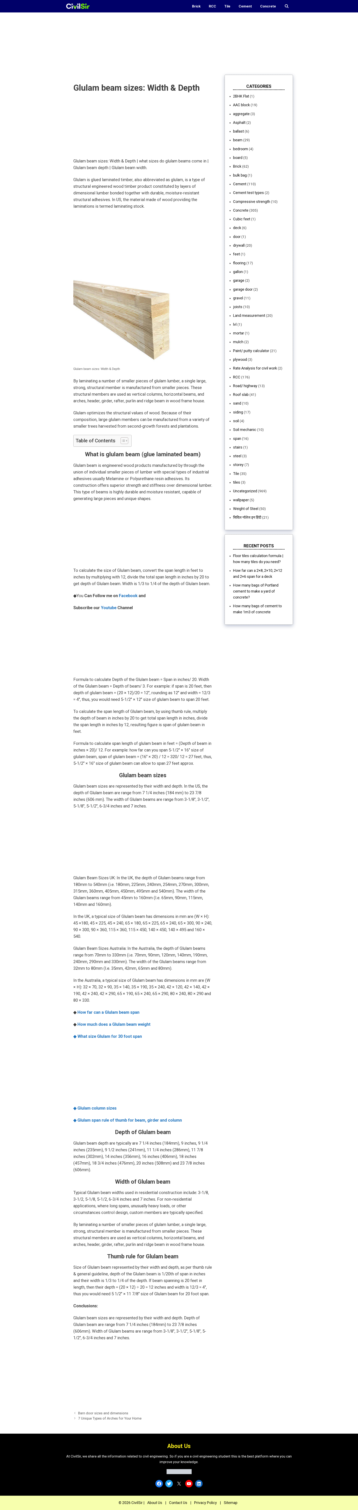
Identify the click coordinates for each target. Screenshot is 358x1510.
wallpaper (241, 500)
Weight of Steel (245, 508)
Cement (245, 6)
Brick (196, 6)
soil (236, 421)
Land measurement (249, 315)
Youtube (108, 607)
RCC (212, 6)
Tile (227, 6)
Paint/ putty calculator (251, 351)
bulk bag (240, 175)
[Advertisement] (124, 41)
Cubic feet (241, 219)
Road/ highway (245, 386)
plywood (240, 359)
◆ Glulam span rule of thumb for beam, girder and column (127, 1120)
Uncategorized (245, 491)
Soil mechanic (244, 429)
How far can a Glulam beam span (108, 1012)
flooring (239, 263)
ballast (238, 131)
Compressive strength (251, 201)
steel (237, 456)
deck (237, 228)
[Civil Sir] (79, 6)
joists (237, 307)
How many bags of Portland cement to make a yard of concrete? (255, 591)
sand (237, 403)
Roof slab (241, 394)
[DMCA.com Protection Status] (179, 1473)
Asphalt (239, 122)
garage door (243, 289)
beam (237, 140)
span (237, 438)
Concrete (268, 6)
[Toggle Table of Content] (122, 440)
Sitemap (230, 1502)
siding (238, 412)
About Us (154, 1502)
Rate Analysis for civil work (255, 368)
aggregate (241, 114)
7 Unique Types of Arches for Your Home (110, 1418)
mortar (238, 333)
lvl (235, 324)
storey (238, 464)
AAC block (241, 105)
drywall (239, 245)
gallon (238, 272)
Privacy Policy (205, 1502)
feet (236, 254)
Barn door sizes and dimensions (103, 1413)
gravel (238, 298)
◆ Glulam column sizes (95, 1108)
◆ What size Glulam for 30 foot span (107, 1036)
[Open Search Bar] (286, 6)
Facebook (128, 595)
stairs (237, 447)
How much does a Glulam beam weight (113, 1024)
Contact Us (178, 1502)
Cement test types (248, 192)
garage (238, 280)
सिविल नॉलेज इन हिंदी (247, 517)
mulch (238, 342)
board (237, 157)
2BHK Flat (241, 96)
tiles (236, 482)
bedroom (240, 149)
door (237, 236)
